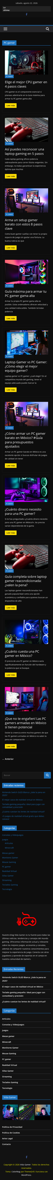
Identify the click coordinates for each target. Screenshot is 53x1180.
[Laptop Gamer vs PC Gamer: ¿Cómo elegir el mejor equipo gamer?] (26, 342)
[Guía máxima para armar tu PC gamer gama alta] (26, 272)
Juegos (5, 839)
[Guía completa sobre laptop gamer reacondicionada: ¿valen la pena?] (26, 557)
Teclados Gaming (10, 884)
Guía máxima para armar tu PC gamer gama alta (25, 293)
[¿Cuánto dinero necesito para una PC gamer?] (26, 490)
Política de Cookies (11, 1132)
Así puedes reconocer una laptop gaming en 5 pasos (24, 151)
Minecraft (9, 847)
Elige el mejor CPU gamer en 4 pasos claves (26, 84)
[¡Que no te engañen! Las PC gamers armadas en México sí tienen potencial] (26, 699)
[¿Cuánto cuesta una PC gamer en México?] (26, 632)
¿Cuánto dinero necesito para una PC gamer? (23, 511)
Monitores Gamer (10, 857)
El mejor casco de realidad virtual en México (22, 799)
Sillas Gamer (8, 875)
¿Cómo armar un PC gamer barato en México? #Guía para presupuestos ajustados (25, 440)
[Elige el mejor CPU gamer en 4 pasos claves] (26, 63)
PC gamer (9, 76)
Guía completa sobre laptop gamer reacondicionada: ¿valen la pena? (26, 580)
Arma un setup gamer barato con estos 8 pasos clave (23, 224)
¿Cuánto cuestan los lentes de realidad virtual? (23, 811)
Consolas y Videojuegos (12, 835)
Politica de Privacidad (12, 1127)
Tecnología (7, 889)
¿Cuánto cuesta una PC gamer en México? (22, 653)
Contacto (6, 1144)
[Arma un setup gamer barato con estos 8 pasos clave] (26, 200)
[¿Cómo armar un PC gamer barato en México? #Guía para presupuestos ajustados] (26, 414)
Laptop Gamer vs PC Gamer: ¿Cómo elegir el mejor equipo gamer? (26, 366)
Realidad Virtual (9, 871)
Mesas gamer (8, 853)
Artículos (9, 843)
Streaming (7, 880)
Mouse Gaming (9, 862)
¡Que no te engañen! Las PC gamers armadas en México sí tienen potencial (25, 722)
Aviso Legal (7, 1138)
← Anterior (8, 758)
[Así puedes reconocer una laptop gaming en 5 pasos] (26, 130)
